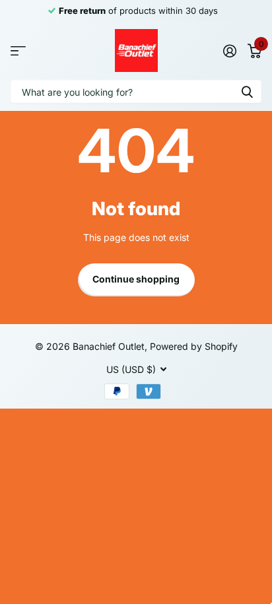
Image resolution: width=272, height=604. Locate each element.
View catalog (18, 50)
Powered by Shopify (194, 346)
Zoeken (246, 91)
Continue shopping (136, 279)
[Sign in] (229, 51)
